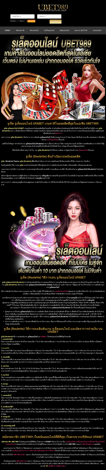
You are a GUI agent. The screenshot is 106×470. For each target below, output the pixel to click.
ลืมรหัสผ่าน (13, 21)
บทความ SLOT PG (81, 30)
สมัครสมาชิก (31, 21)
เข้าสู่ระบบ (55, 21)
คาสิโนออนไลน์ (49, 30)
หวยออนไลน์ (97, 30)
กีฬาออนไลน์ (34, 30)
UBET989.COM (19, 455)
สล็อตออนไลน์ (64, 30)
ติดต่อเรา (22, 21)
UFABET (7, 30)
